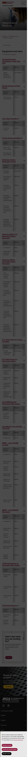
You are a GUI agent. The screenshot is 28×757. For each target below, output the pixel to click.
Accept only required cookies (9, 749)
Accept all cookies (7, 745)
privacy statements (18, 740)
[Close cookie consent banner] (24, 735)
